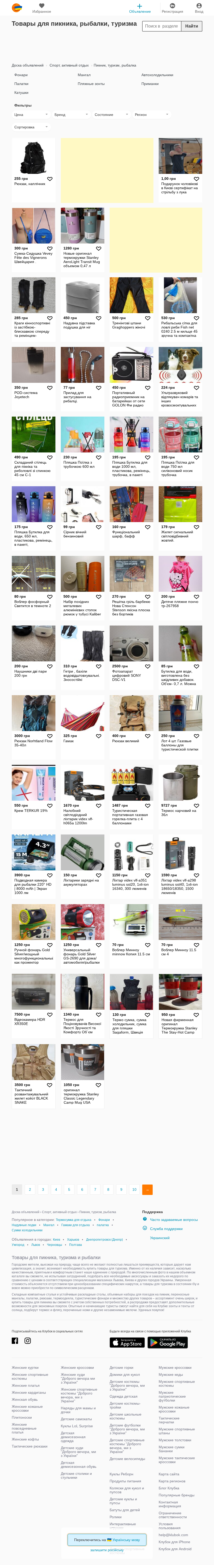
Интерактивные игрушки (123, 1526)
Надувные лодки (24, 1225)
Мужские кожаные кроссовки (174, 1409)
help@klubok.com (173, 1535)
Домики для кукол (125, 1374)
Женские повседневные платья (24, 1428)
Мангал (84, 75)
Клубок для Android (175, 1549)
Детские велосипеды (127, 1459)
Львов (35, 1245)
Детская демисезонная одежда (73, 1437)
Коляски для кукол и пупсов (127, 1490)
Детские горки (121, 1367)
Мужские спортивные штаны (177, 1431)
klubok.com (17, 8)
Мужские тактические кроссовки (177, 1460)
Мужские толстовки (175, 1440)
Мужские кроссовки (175, 1367)
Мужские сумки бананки (172, 1449)
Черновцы (54, 1245)
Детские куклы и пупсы (123, 1501)
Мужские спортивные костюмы (177, 1383)
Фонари (21, 75)
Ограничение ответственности (173, 1515)
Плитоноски (22, 1417)
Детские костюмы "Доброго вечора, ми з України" (127, 1385)
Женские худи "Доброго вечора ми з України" (78, 1378)
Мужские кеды (171, 1374)
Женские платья (26, 1385)
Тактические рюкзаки (29, 1446)
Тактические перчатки (169, 1420)
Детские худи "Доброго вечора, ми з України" (78, 1452)
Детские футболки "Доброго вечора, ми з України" (127, 1429)
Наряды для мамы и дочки (78, 1410)
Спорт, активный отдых (69, 65)
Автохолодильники (157, 75)
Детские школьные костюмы (125, 1416)
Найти (191, 26)
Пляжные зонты (91, 84)
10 (134, 1189)
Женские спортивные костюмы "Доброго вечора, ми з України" (79, 1395)
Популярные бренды (176, 1495)
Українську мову (126, 1540)
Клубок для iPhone (174, 1542)
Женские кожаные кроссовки (27, 1408)
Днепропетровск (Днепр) (104, 1239)
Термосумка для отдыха (73, 1220)
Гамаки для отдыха (75, 1225)
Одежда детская (124, 1396)
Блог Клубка (169, 1488)
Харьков (73, 1239)
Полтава (75, 1245)
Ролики (116, 1517)
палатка (103, 1225)
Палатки (21, 84)
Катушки (21, 92)
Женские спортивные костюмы (30, 1376)
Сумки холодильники (27, 1230)
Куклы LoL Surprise (77, 1426)
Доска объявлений (28, 65)
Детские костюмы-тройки (125, 1405)
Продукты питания (125, 1481)
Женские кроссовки (77, 1367)
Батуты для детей (125, 1510)
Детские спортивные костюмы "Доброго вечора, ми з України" (127, 1446)
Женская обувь (25, 1399)
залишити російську (107, 1550)
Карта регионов (172, 1481)
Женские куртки (25, 1367)
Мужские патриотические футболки (172, 1396)
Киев (56, 1239)
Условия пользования (170, 1526)
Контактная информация (170, 1504)
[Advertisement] (107, 45)
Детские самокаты (76, 1419)
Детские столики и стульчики (76, 1475)
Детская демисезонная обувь (78, 1465)
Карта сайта (169, 1474)
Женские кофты (25, 1439)
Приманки (150, 84)
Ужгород (18, 1245)
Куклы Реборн (121, 1474)
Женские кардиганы (29, 1392)
